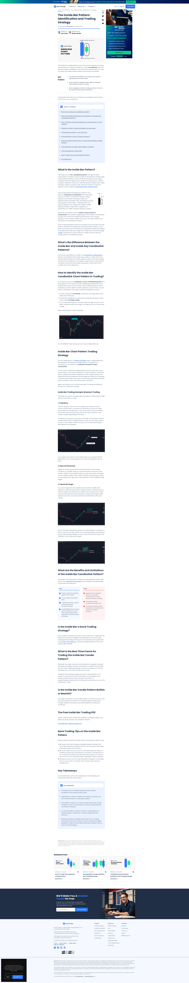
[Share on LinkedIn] (103, 20)
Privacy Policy (63, 943)
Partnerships (124, 928)
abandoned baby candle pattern (87, 187)
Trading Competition (99, 928)
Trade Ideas (97, 933)
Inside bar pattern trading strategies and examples (78, 128)
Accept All (17, 977)
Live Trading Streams (99, 930)
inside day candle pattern (93, 255)
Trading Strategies (112, 940)
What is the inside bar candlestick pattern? (75, 112)
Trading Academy (99, 926)
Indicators (110, 933)
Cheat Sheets (111, 935)
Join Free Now (81, 909)
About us (123, 926)
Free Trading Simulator (114, 943)
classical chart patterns (74, 581)
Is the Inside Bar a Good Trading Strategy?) (75, 136)
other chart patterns (69, 642)
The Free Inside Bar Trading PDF (71, 151)
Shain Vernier (76, 33)
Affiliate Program (125, 935)
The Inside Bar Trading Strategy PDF (70, 724)
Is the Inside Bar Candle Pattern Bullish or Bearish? (77, 147)
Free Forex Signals (99, 935)
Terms (55, 943)
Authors (123, 933)
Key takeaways (66, 159)
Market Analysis (112, 926)
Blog (109, 928)
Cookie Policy (72, 943)
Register (122, 6)
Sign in (116, 6)
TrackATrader (97, 938)
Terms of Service (89, 976)
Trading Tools (111, 938)
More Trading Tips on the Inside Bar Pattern (75, 155)
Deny (8, 977)
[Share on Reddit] (103, 24)
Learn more (130, 2)
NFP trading (111, 945)
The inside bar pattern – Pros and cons (74, 132)
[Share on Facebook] (102, 13)
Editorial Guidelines (59, 944)
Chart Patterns (111, 930)
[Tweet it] (103, 17)
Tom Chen (64, 33)
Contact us (124, 930)
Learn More (118, 52)
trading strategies (80, 360)
